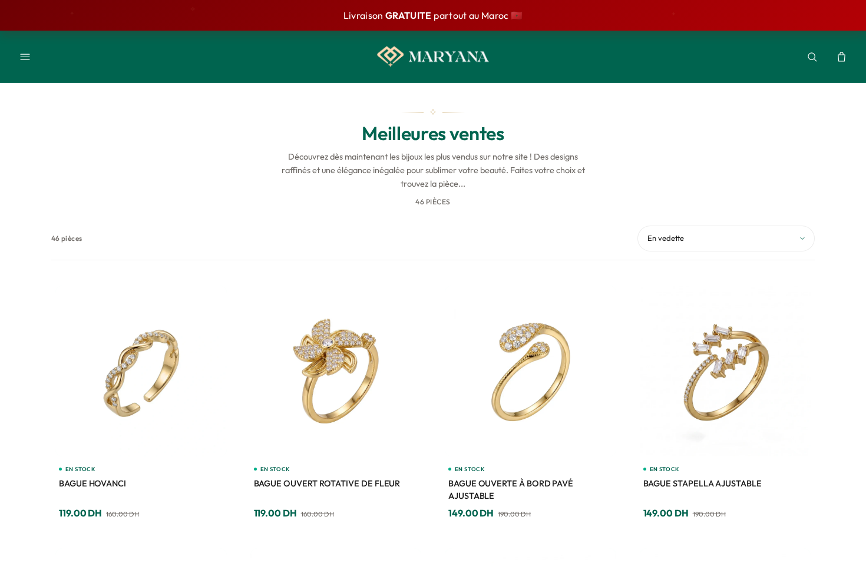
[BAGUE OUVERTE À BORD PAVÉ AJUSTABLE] (530, 371)
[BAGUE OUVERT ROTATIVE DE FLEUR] (336, 371)
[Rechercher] (812, 56)
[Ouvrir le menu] (25, 56)
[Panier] (841, 56)
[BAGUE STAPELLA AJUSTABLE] (725, 371)
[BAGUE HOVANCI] (141, 371)
